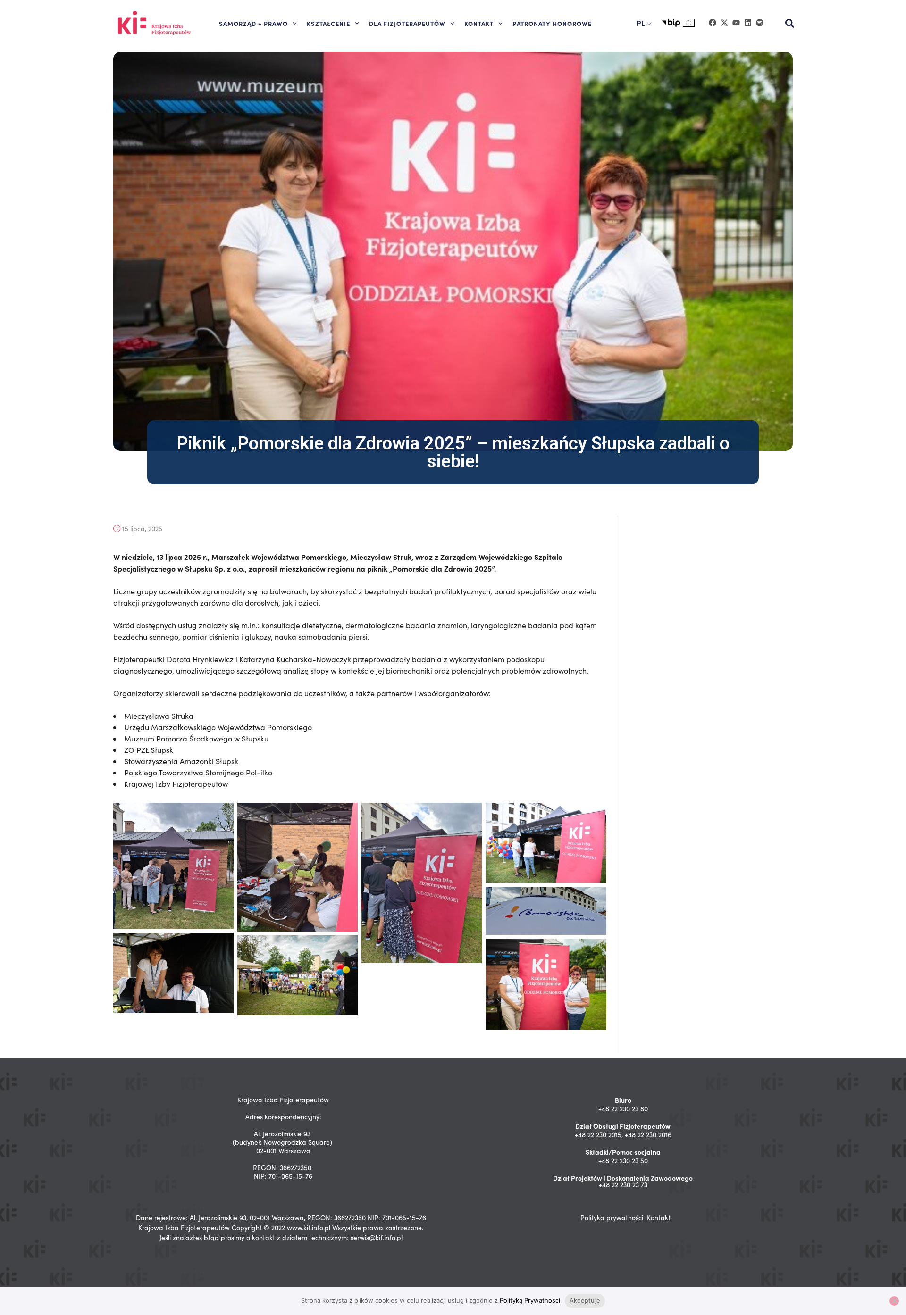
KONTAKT (479, 23)
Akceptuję (585, 1300)
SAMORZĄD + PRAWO (253, 23)
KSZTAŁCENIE (328, 23)
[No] (894, 1301)
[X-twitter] (724, 22)
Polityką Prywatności (530, 1300)
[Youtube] (736, 22)
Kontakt (659, 1217)
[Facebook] (712, 22)
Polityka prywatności (611, 1217)
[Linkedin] (748, 22)
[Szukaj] (790, 23)
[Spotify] (759, 22)
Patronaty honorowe (552, 23)
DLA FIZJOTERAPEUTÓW (407, 23)
